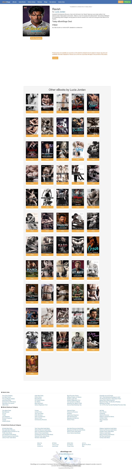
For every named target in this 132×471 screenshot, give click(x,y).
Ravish (56, 8)
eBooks (14, 2)
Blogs (45, 2)
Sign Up (128, 2)
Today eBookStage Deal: (62, 21)
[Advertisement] (81, 39)
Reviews (40, 2)
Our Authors (53, 2)
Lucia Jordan (60, 11)
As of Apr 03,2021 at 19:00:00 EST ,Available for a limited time (67, 27)
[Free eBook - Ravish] (36, 21)
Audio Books (22, 2)
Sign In (120, 2)
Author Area (61, 2)
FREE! (55, 25)
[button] (55, 58)
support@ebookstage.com (67, 454)
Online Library (31, 2)
